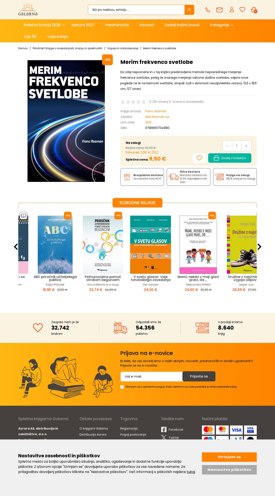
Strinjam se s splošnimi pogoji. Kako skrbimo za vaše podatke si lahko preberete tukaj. (181, 387)
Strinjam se (229, 457)
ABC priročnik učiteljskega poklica (42, 278)
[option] (42, 257)
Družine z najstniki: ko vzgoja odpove (233, 278)
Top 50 (30, 36)
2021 (148, 122)
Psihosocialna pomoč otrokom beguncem (90, 278)
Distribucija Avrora (92, 434)
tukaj (191, 471)
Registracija (129, 428)
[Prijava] (232, 9)
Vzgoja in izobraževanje (122, 48)
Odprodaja (57, 36)
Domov (23, 48)
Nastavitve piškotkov (229, 469)
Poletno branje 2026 (42, 25)
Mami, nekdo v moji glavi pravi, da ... (185, 278)
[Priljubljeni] (242, 9)
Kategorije (219, 25)
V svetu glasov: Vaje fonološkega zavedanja (137, 278)
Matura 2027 (83, 25)
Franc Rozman (156, 111)
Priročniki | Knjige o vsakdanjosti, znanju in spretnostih (67, 48)
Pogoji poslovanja (133, 434)
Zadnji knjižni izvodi (182, 25)
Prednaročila (117, 25)
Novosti (147, 25)
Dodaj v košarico (234, 158)
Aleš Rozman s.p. (157, 117)
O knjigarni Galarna (93, 428)
